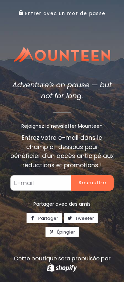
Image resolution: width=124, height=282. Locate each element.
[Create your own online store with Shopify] (62, 267)
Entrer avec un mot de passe (64, 13)
